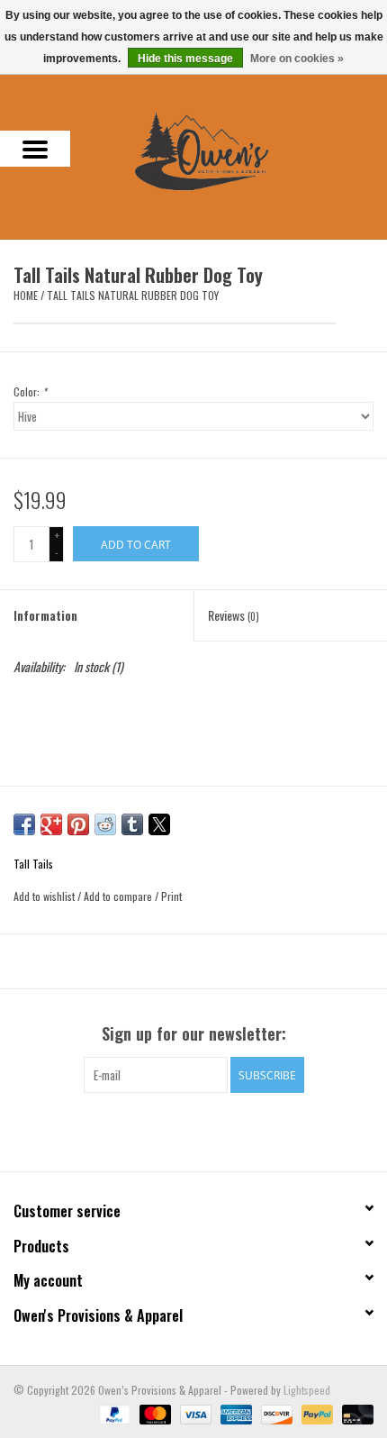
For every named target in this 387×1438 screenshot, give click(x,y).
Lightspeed (307, 1389)
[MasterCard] (153, 1412)
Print (171, 896)
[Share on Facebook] (24, 824)
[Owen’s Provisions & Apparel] (228, 149)
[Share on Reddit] (105, 824)
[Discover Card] (275, 1412)
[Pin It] (78, 824)
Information (45, 614)
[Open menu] (35, 149)
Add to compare (119, 896)
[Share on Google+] (51, 824)
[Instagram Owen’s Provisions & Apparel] (209, 1129)
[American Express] (234, 1412)
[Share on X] (159, 824)
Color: (30, 391)
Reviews (233, 614)
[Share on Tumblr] (132, 824)
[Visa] (194, 1412)
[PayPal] (113, 1412)
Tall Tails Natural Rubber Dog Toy (133, 295)
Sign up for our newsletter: (194, 1033)
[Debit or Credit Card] (355, 1412)
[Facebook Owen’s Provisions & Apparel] (178, 1129)
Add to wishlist (45, 896)
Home (26, 295)
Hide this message (185, 58)
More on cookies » (297, 58)
